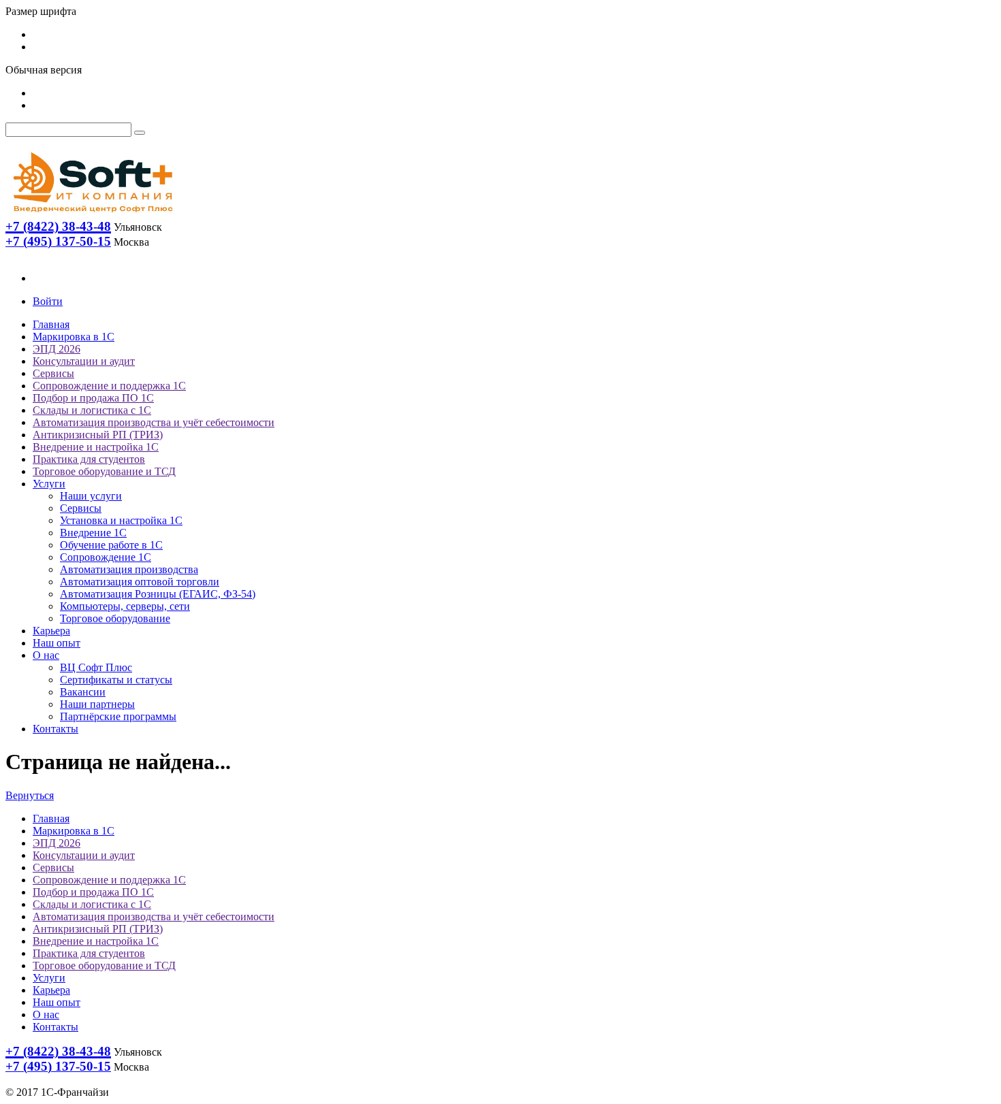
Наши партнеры (97, 704)
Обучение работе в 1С (111, 545)
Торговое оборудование (115, 618)
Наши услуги (91, 496)
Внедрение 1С (93, 532)
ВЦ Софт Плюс (96, 667)
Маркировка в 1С (73, 336)
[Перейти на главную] (91, 215)
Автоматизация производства (129, 569)
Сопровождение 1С (105, 557)
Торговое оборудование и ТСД (104, 471)
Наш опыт (56, 643)
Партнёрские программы (118, 716)
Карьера (51, 630)
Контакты (55, 728)
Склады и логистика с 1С (92, 410)
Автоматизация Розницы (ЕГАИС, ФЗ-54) (157, 594)
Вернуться (29, 795)
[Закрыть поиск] (139, 133)
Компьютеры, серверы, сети (125, 606)
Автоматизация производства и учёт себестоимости (153, 422)
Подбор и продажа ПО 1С (93, 398)
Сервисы (53, 373)
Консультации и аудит (84, 361)
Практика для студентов (89, 459)
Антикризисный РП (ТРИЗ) (98, 434)
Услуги (49, 483)
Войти (48, 301)
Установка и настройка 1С (121, 520)
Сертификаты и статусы (116, 679)
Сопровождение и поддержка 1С (109, 385)
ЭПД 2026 (56, 349)
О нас (46, 655)
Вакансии (83, 692)
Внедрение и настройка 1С (96, 447)
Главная (51, 324)
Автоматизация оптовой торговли (139, 581)
